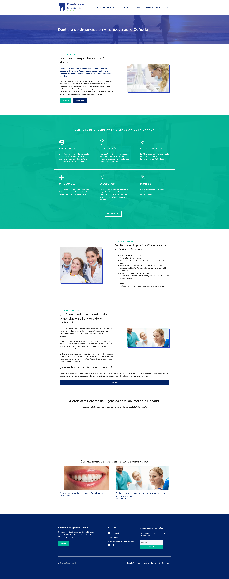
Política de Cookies (157, 563)
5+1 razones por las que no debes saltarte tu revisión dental (140, 495)
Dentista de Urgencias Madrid (107, 7)
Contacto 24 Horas (153, 7)
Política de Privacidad (133, 563)
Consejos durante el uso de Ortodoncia (81, 493)
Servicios (127, 7)
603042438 (114, 538)
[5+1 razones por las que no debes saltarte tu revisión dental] (142, 489)
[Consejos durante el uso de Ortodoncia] (86, 489)
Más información (113, 214)
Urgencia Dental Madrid (68, 563)
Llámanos (65, 100)
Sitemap (167, 563)
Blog (138, 7)
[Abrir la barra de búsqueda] (167, 7)
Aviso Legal (145, 563)
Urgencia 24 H (80, 100)
